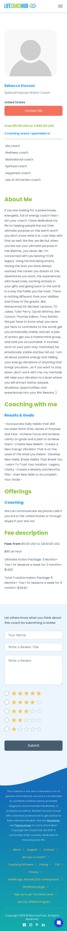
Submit (33, 745)
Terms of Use (23, 825)
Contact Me (33, 111)
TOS (57, 864)
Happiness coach (18, 173)
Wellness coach (16, 152)
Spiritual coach (16, 166)
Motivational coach (19, 159)
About (17, 849)
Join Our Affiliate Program (34, 902)
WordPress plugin (34, 887)
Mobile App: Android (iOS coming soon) (34, 879)
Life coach (12, 146)
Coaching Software (20, 864)
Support (32, 849)
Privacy (34, 872)
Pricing (43, 864)
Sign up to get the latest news (33, 894)
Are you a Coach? (34, 857)
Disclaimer (53, 820)
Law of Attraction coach (23, 180)
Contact (49, 849)
